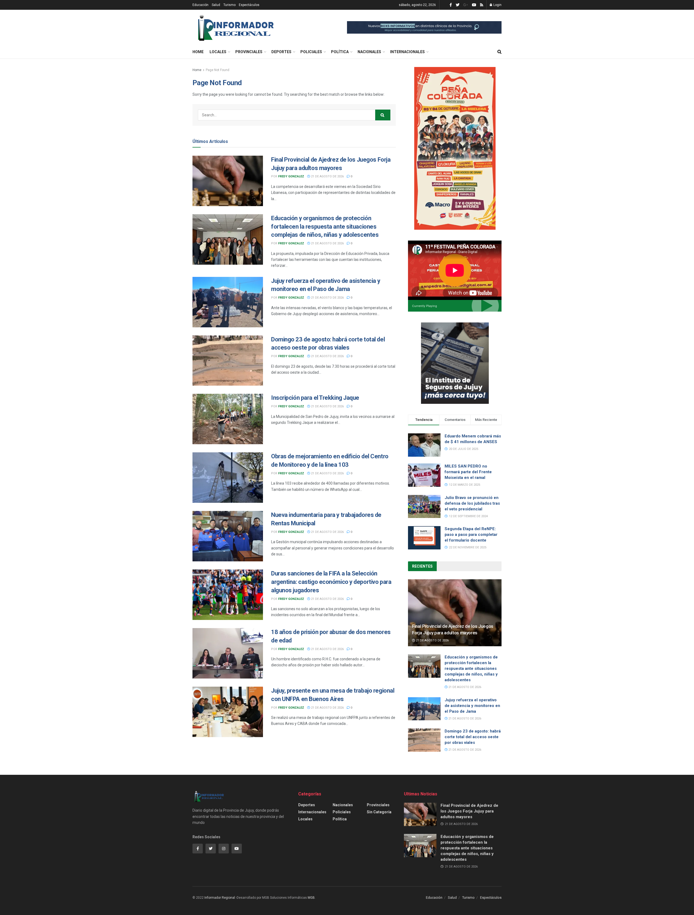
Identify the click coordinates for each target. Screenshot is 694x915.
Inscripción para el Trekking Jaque (315, 397)
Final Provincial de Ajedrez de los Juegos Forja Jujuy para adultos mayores (469, 811)
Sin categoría (379, 812)
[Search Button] (382, 115)
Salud (216, 5)
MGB (311, 898)
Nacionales (369, 52)
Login (497, 5)
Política (340, 52)
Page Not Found (217, 70)
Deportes (281, 52)
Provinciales (248, 52)
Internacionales (407, 52)
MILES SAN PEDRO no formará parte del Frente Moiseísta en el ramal (468, 472)
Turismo (229, 5)
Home (198, 52)
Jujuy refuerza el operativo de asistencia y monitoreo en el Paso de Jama (472, 706)
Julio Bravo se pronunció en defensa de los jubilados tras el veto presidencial (472, 503)
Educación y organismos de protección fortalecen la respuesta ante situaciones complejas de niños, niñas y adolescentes (324, 226)
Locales (218, 52)
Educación (200, 5)
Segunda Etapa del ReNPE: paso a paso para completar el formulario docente (471, 534)
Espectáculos (249, 5)
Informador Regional (219, 898)
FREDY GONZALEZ (291, 176)
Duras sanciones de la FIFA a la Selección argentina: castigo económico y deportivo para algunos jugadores (331, 582)
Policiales (311, 52)
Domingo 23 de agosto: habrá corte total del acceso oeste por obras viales (473, 737)
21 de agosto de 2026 (327, 176)
